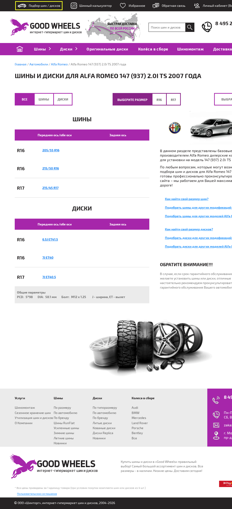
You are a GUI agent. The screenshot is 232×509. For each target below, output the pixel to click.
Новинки (60, 443)
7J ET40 (47, 257)
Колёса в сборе (153, 49)
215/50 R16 (50, 168)
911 (52, 440)
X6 (31, 426)
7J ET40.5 (49, 277)
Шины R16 (62, 402)
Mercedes (139, 418)
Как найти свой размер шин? (186, 199)
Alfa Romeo (59, 64)
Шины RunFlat (64, 423)
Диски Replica (103, 433)
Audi (135, 407)
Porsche (137, 428)
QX (50, 431)
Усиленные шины (66, 428)
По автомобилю (65, 413)
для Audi (14, 402)
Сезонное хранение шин (33, 413)
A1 (14, 407)
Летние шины (64, 438)
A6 (14, 426)
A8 (14, 431)
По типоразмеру (105, 407)
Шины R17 (80, 402)
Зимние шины (64, 433)
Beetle (99, 445)
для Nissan (113, 402)
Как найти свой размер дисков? (189, 229)
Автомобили (38, 64)
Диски (66, 49)
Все (24, 99)
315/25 (99, 445)
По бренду (61, 418)
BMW (135, 413)
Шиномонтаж (190, 49)
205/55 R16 (50, 150)
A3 (14, 412)
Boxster (52, 445)
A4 (14, 417)
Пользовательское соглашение (37, 493)
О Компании (23, 423)
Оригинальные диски (107, 49)
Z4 (31, 431)
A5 (14, 421)
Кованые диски (104, 428)
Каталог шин (80, 394)
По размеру (62, 407)
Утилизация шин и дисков (34, 418)
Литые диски (102, 423)
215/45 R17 (50, 188)
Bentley (137, 433)
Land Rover (140, 423)
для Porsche (52, 435)
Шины (40, 49)
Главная (21, 64)
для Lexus (94, 402)
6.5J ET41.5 (50, 239)
